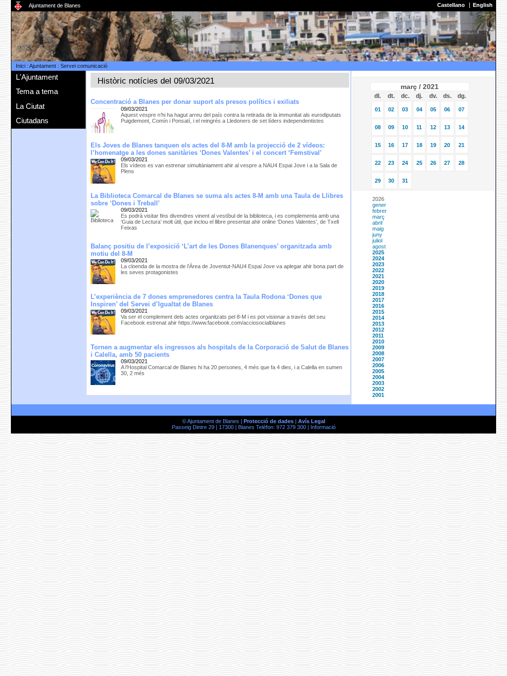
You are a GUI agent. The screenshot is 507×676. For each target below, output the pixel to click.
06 (447, 109)
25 (419, 163)
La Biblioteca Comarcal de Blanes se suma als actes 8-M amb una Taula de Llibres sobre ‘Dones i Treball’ (217, 199)
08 (378, 127)
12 (433, 127)
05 (433, 109)
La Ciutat (30, 106)
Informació (323, 427)
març (378, 217)
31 (405, 181)
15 (378, 145)
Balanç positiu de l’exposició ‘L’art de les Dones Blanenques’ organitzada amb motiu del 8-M (211, 249)
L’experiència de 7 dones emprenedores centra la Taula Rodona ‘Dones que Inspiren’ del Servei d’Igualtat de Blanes (206, 300)
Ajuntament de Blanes (55, 5)
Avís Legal (311, 421)
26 (433, 163)
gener (379, 205)
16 (391, 145)
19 (433, 145)
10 (405, 127)
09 (391, 127)
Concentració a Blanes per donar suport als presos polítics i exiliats (195, 101)
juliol (377, 240)
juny (377, 235)
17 (405, 145)
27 (447, 163)
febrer (379, 211)
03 (405, 109)
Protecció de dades (269, 421)
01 (378, 109)
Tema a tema (37, 91)
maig (378, 229)
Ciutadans (32, 120)
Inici (20, 66)
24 (405, 163)
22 (378, 163)
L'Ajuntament (37, 77)
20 (447, 145)
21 (461, 145)
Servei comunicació (83, 66)
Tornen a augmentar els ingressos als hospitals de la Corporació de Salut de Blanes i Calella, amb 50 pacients (220, 350)
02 (391, 109)
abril (377, 223)
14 (461, 127)
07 (461, 109)
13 (447, 127)
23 (391, 163)
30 (391, 181)
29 (378, 181)
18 (419, 145)
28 (461, 163)
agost (379, 246)
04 (419, 109)
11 (419, 127)
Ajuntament (42, 66)
